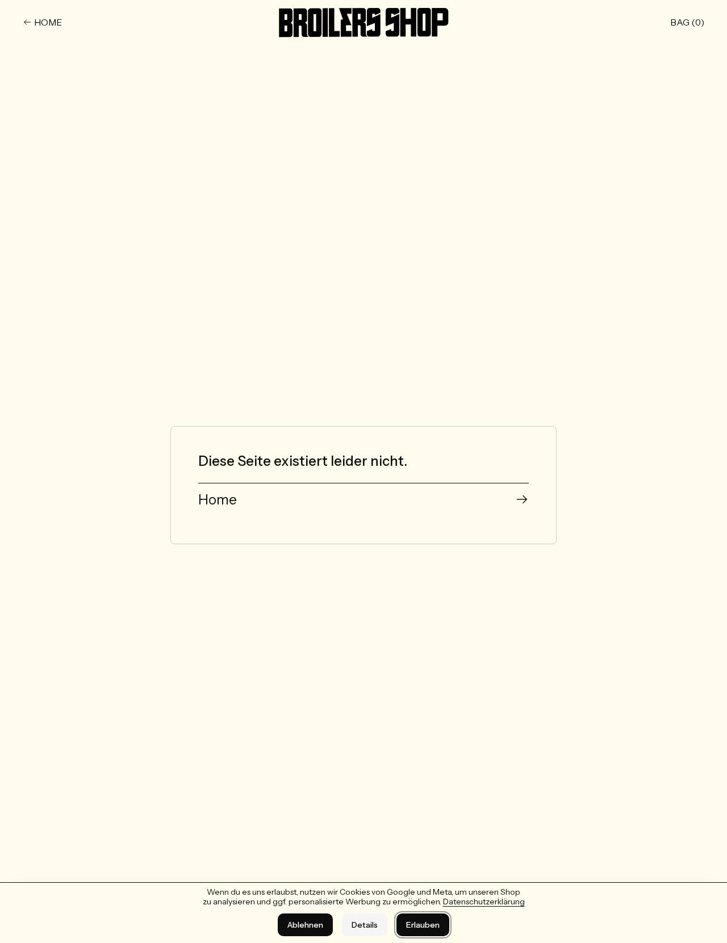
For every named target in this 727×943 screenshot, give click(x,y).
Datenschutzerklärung (484, 901)
